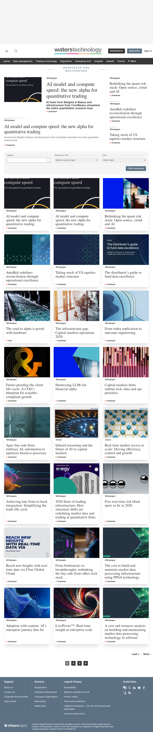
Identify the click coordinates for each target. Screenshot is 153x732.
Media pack (40, 706)
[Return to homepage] (78, 54)
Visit (10, 341)
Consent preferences (74, 713)
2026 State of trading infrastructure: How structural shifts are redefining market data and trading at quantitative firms (75, 509)
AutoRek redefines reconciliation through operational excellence (126, 113)
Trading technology (46, 61)
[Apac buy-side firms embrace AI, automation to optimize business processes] (27, 422)
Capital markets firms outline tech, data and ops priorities (123, 389)
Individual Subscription (46, 692)
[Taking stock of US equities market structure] (77, 249)
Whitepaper (52, 78)
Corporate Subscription (46, 696)
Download (52, 111)
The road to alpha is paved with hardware (25, 330)
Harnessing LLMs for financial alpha (70, 387)
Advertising (40, 701)
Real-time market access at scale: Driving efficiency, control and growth (124, 449)
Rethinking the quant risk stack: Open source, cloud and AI (128, 87)
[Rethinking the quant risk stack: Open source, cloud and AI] (126, 193)
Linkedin (134, 688)
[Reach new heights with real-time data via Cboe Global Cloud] (27, 543)
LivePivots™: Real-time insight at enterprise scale (73, 627)
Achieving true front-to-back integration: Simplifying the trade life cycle (26, 505)
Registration (41, 687)
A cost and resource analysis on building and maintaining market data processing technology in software (125, 631)
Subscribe (134, 50)
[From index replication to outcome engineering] (126, 306)
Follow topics (125, 688)
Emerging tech (83, 61)
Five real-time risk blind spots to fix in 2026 (122, 503)
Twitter (129, 688)
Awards (110, 61)
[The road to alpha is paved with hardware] (27, 306)
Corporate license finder (16, 696)
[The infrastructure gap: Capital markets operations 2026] (77, 306)
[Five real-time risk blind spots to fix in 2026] (126, 478)
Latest (6, 61)
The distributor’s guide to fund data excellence (123, 274)
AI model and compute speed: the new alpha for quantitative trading (71, 90)
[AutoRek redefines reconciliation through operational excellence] (27, 249)
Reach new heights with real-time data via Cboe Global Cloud (27, 569)
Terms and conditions (74, 701)
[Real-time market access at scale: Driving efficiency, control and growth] (126, 422)
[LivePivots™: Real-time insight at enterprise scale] (77, 603)
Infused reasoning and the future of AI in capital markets (74, 449)
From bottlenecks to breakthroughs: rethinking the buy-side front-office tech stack (76, 571)
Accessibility (70, 687)
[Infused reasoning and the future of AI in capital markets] (77, 422)
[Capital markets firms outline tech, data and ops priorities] (126, 362)
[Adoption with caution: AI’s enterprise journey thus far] (27, 603)
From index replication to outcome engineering (123, 330)
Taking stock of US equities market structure (128, 137)
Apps (125, 692)
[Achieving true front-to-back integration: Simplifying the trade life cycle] (27, 478)
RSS (129, 692)
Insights (98, 61)
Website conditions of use (77, 692)
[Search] (16, 51)
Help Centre (10, 701)
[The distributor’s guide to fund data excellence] (126, 249)
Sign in (148, 51)
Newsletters (116, 50)
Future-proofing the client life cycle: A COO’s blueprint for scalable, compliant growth (24, 391)
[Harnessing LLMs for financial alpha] (77, 362)
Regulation (66, 61)
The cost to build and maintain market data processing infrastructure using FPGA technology (123, 571)
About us (8, 687)
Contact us (9, 692)
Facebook (144, 688)
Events (121, 61)
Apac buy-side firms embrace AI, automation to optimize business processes (26, 449)
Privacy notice (71, 696)
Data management (23, 61)
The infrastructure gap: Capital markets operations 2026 (74, 332)
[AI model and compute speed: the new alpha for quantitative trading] (23, 90)
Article (59, 440)
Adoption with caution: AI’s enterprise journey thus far (26, 627)
